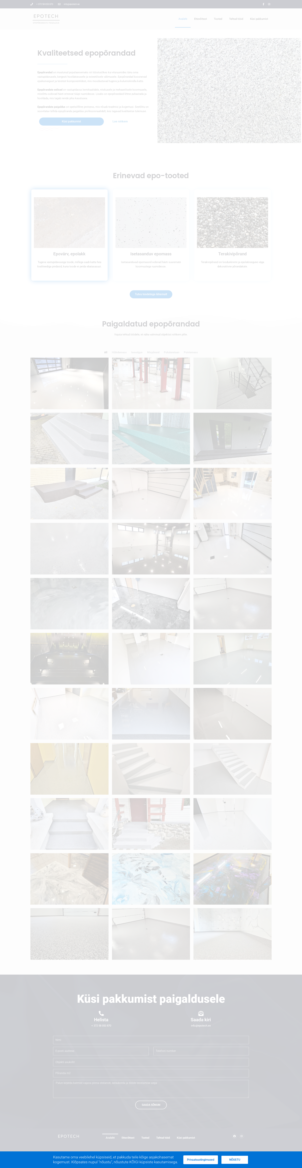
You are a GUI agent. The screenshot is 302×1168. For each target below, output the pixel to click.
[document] (151, 584)
